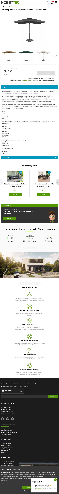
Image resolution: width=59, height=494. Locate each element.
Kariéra (3, 452)
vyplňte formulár (26, 80)
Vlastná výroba (5, 445)
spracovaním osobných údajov (19, 386)
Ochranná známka (6, 443)
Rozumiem (29, 487)
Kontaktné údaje (6, 449)
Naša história (4, 450)
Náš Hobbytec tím (6, 447)
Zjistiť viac (9, 218)
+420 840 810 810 (6, 407)
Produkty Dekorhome (9, 7)
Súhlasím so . (15, 386)
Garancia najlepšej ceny (8, 461)
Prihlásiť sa (53, 396)
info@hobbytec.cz (6, 409)
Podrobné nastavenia (29, 491)
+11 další (54, 56)
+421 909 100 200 (6, 429)
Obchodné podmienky (7, 465)
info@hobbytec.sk (6, 430)
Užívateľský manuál (6, 463)
